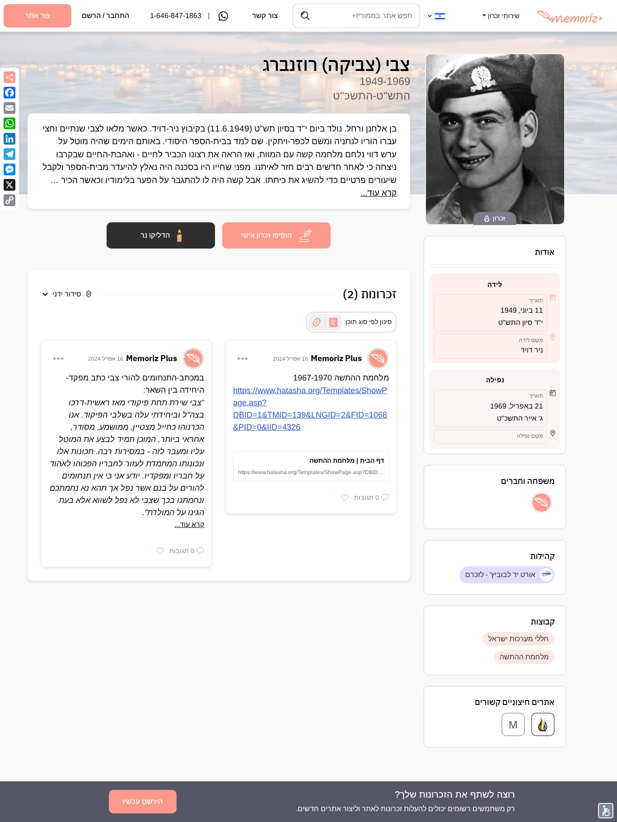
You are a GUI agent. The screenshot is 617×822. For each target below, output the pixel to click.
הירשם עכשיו (142, 801)
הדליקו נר (155, 235)
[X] (9, 185)
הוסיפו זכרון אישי (266, 235)
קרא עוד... (378, 192)
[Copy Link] (9, 200)
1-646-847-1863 (175, 15)
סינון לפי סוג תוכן (369, 321)
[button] (500, 10)
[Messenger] (9, 169)
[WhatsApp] (9, 123)
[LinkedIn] (9, 138)
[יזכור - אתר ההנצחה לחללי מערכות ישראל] (543, 724)
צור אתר (37, 15)
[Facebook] (9, 92)
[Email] (9, 108)
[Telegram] (9, 154)
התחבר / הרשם (105, 15)
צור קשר (265, 15)
